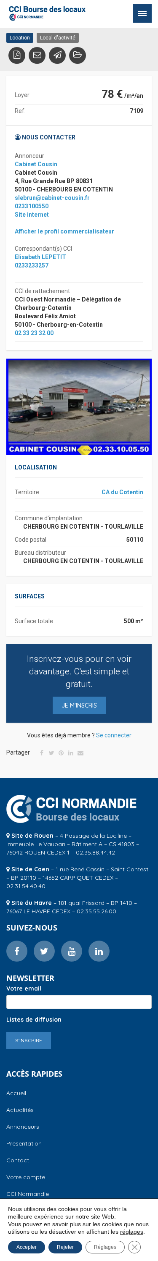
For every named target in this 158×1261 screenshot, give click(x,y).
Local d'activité (57, 38)
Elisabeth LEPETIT (40, 257)
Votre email (23, 988)
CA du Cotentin (122, 492)
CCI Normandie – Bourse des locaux (47, 13)
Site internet (32, 214)
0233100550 (31, 206)
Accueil (16, 1093)
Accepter (26, 1247)
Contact (17, 1160)
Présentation (24, 1143)
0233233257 (31, 265)
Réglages (105, 1247)
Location (20, 38)
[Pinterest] (61, 753)
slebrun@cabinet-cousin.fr (52, 197)
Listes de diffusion (34, 1019)
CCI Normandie (27, 1194)
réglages (131, 1231)
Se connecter (113, 735)
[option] (79, 407)
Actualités (20, 1110)
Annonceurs (22, 1126)
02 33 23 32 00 (34, 333)
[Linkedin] (71, 753)
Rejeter (65, 1247)
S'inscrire (28, 1040)
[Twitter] (51, 753)
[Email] (80, 753)
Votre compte (25, 1177)
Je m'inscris (79, 705)
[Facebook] (41, 753)
